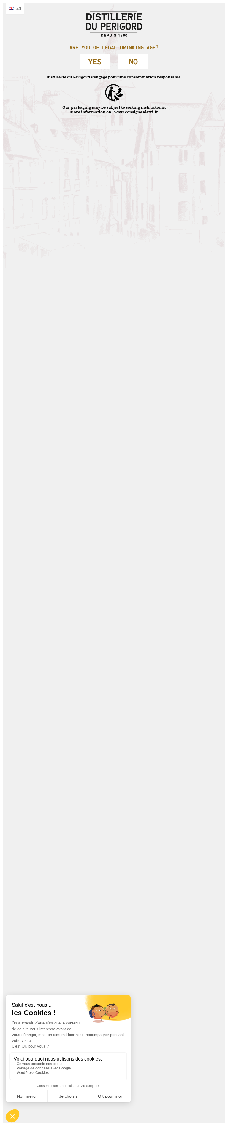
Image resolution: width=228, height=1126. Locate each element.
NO (133, 61)
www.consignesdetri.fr (136, 112)
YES (95, 61)
